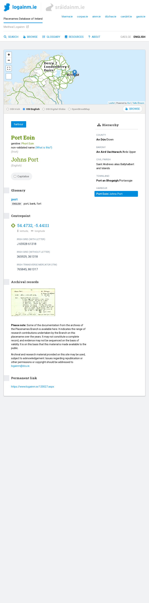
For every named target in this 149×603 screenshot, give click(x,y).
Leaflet (112, 102)
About (95, 37)
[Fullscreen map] (8, 68)
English (139, 37)
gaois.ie (140, 16)
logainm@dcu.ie (20, 365)
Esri (129, 102)
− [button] (9, 60)
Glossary (53, 37)
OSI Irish (15, 109)
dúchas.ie (110, 16)
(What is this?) (43, 147)
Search (12, 37)
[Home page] (20, 8)
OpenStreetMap (81, 109)
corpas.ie (82, 16)
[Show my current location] (8, 76)
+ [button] (9, 54)
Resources (76, 37)
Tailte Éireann (138, 102)
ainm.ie (96, 16)
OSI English (33, 109)
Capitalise (23, 176)
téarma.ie (67, 16)
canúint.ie (126, 16)
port (14, 199)
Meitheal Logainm (14, 27)
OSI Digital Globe (55, 109)
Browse (32, 37)
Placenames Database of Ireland (23, 18)
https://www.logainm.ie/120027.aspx (32, 386)
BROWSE (134, 108)
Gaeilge (125, 37)
